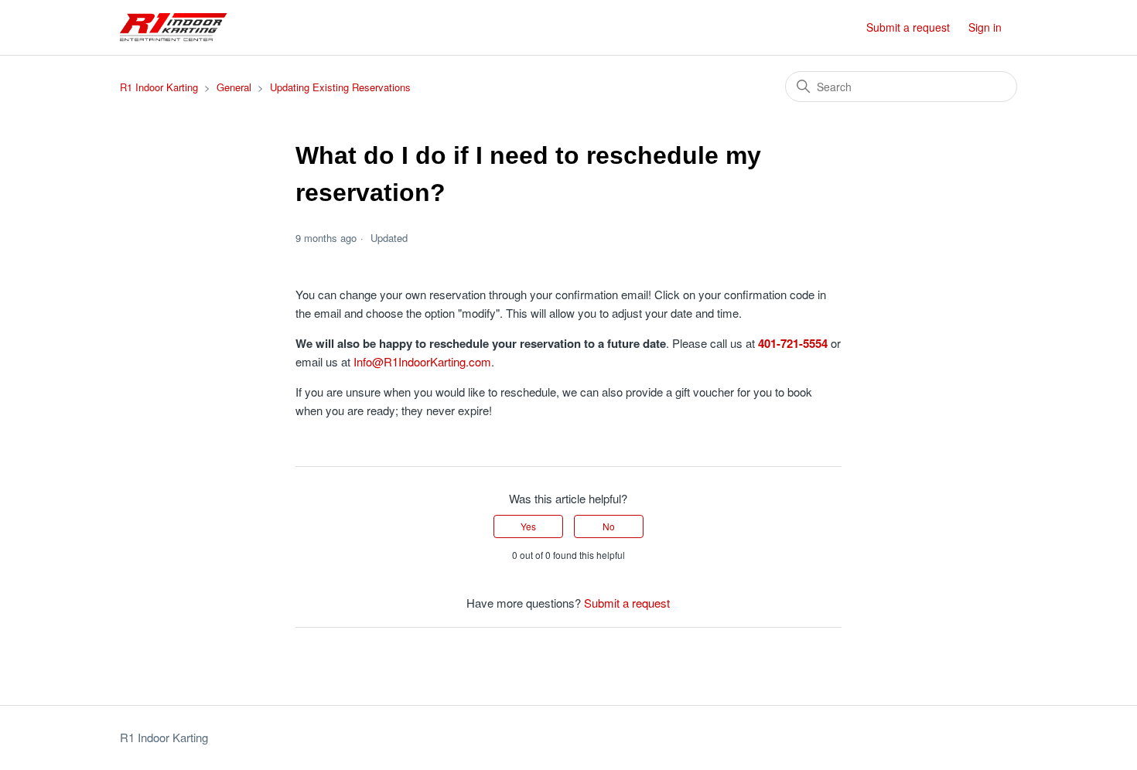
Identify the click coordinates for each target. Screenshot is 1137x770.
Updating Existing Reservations (340, 87)
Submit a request (908, 27)
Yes (528, 526)
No (609, 526)
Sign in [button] (985, 27)
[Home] (173, 27)
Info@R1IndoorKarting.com (422, 361)
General (234, 87)
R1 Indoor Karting (159, 87)
